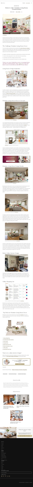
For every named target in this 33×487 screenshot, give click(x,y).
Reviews (2, 445)
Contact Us (2, 450)
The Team (2, 443)
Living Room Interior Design (22, 373)
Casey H (25, 125)
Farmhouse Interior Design (12, 373)
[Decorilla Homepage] (4, 482)
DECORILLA (5, 35)
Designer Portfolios (3, 455)
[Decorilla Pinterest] (5, 476)
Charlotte (2, 466)
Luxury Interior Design (3, 457)
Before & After (5, 373)
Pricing (2, 446)
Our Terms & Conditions (22, 482)
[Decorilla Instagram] (1, 476)
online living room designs (25, 48)
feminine (22, 314)
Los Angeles (2, 464)
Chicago (2, 467)
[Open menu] (31, 3)
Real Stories (18, 11)
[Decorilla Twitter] (7, 476)
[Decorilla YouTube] (9, 476)
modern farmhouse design (10, 93)
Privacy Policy (27, 482)
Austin (2, 465)
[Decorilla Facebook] (3, 476)
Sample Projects (3, 454)
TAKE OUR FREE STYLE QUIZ (25, 435)
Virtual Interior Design (3, 456)
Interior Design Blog (3, 453)
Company (2, 444)
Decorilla (6, 145)
